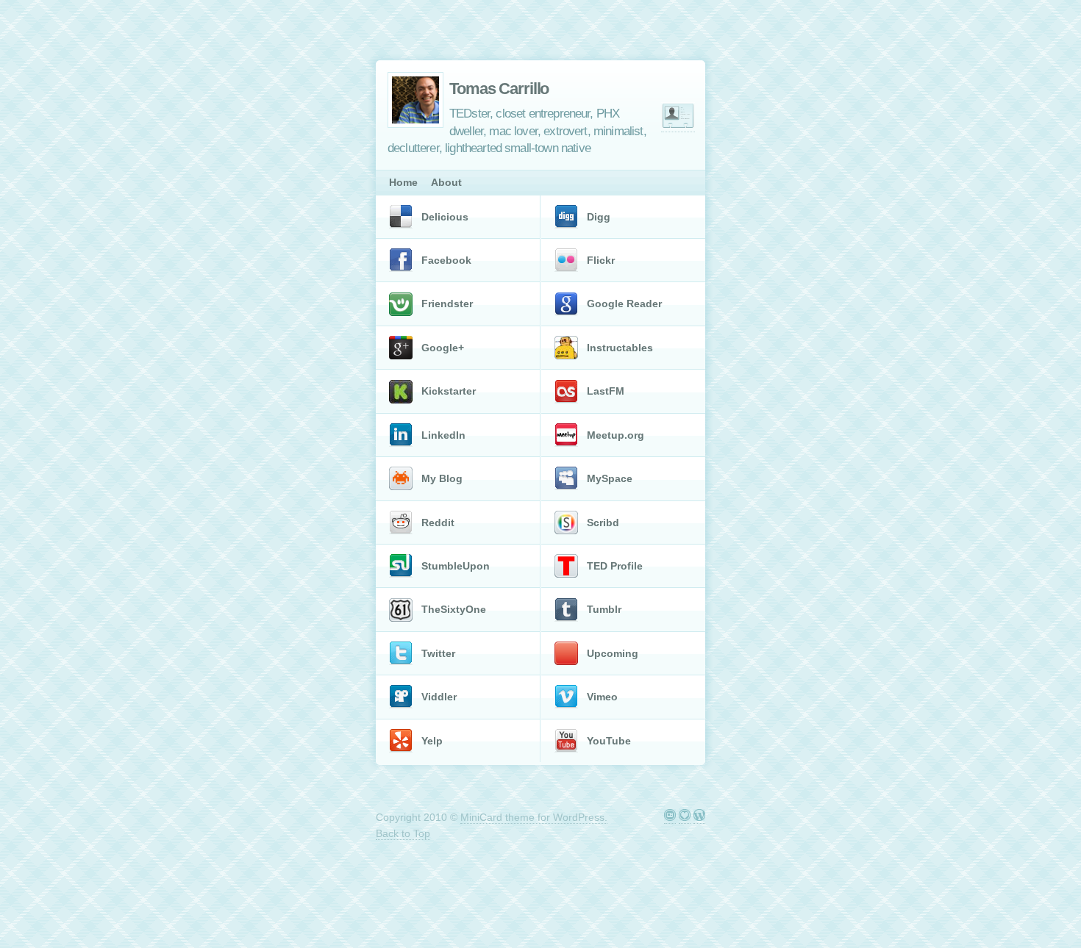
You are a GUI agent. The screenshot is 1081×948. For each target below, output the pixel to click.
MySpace (609, 478)
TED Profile (615, 566)
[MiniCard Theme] (670, 817)
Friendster (447, 303)
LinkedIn (443, 435)
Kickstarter (448, 391)
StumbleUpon (455, 566)
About (446, 182)
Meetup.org (615, 435)
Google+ (442, 347)
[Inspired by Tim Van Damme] (685, 817)
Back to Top (403, 833)
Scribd (603, 522)
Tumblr (604, 609)
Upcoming (612, 653)
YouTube (609, 741)
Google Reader (624, 303)
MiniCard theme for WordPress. (533, 817)
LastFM (605, 391)
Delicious (444, 217)
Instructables (620, 347)
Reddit (437, 522)
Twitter (438, 653)
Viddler (439, 697)
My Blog (442, 478)
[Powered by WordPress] (699, 817)
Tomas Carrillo (499, 88)
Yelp (432, 741)
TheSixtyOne (453, 609)
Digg (598, 217)
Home (403, 182)
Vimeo (602, 697)
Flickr (601, 260)
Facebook (446, 260)
